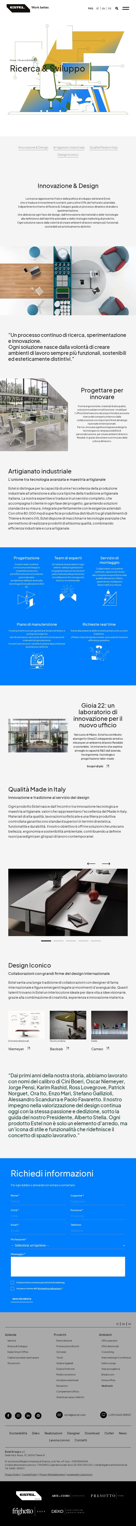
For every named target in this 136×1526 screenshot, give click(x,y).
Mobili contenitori (66, 1374)
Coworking (108, 1351)
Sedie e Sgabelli (64, 1363)
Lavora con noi (59, 1440)
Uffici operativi (109, 1340)
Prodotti (60, 1335)
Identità (11, 1340)
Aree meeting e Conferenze (116, 1357)
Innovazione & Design (33, 147)
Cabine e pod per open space (23, 1357)
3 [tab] (71, 941)
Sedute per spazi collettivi (70, 1397)
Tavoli (59, 1357)
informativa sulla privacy (49, 1288)
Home (13, 60)
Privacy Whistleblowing (52, 1474)
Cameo (97, 1049)
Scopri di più (95, 766)
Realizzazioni (53, 1433)
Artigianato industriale (69, 147)
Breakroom (108, 1374)
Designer (73, 1433)
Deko (36, 1433)
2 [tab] (59, 941)
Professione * (19, 1239)
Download (92, 1433)
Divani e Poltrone (65, 1368)
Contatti (81, 1440)
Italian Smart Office (17, 1351)
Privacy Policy (12, 1474)
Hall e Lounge (109, 1363)
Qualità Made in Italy (104, 147)
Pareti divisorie (64, 1340)
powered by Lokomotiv (79, 1474)
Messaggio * (18, 1254)
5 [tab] (96, 941)
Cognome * (77, 1195)
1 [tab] (46, 941)
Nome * (15, 1195)
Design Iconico (68, 154)
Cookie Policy (29, 1474)
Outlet (109, 1433)
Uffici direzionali (110, 1346)
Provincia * (76, 1210)
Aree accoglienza (111, 1368)
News (123, 1433)
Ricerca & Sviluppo (17, 1346)
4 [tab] (83, 941)
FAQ (90, 8)
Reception (62, 1385)
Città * (15, 1210)
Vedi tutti (107, 1385)
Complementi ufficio (67, 1391)
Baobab (56, 1049)
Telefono (75, 1224)
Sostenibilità (18, 1433)
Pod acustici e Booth (67, 1346)
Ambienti (105, 1335)
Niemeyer (16, 1049)
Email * (15, 1224)
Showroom (13, 1363)
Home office (108, 1380)
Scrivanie (61, 1351)
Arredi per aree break (67, 1380)
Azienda (10, 1335)
